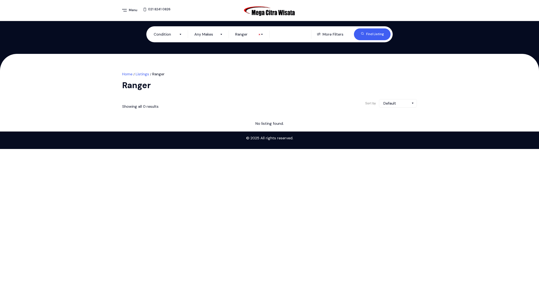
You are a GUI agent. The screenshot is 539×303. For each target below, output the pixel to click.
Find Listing (375, 34)
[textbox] (167, 34)
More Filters (333, 34)
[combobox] (167, 34)
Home (127, 74)
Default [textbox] (389, 103)
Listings (142, 74)
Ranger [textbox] (247, 34)
